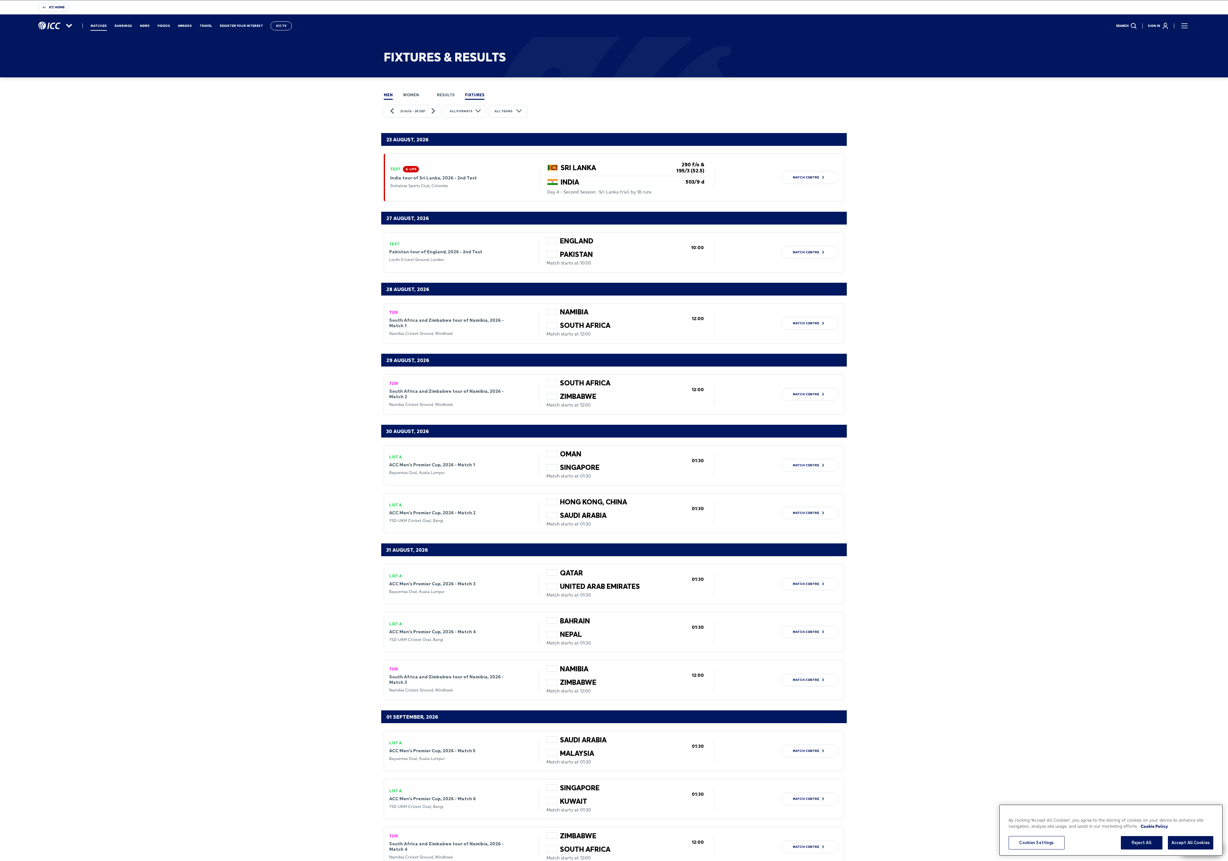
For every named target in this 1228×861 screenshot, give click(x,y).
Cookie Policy (1154, 826)
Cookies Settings (1036, 842)
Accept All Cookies (1190, 842)
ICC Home (57, 7)
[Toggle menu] (1184, 26)
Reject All (1142, 842)
